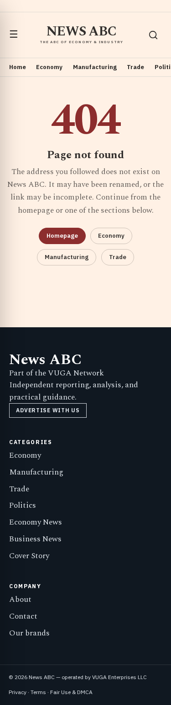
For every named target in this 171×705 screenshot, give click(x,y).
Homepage (62, 236)
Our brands (29, 633)
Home (17, 67)
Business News (35, 539)
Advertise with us (47, 410)
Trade (135, 67)
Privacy (17, 692)
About (20, 599)
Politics (22, 505)
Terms (38, 692)
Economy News (35, 522)
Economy (49, 67)
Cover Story (29, 556)
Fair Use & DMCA (71, 692)
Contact (23, 616)
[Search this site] (153, 35)
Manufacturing (95, 67)
